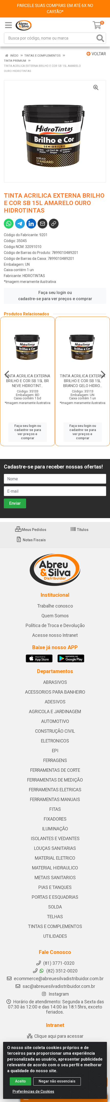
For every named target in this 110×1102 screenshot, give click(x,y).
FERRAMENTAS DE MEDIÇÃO (55, 780)
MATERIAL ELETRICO (55, 858)
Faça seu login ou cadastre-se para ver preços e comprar (55, 295)
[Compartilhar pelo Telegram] (20, 223)
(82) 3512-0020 (61, 971)
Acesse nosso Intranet (55, 635)
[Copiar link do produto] (54, 223)
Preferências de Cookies (33, 1091)
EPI (55, 750)
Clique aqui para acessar (58, 1036)
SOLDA (55, 907)
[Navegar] (7, 374)
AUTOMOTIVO (55, 721)
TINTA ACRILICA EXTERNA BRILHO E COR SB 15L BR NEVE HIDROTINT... (27, 381)
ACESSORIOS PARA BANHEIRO (55, 692)
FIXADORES (55, 819)
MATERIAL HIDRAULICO (55, 867)
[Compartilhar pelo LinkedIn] (31, 223)
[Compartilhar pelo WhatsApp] (9, 223)
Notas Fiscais (34, 540)
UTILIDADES (55, 936)
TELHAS (55, 916)
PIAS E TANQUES (55, 887)
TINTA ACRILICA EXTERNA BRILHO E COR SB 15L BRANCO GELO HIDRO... (82, 381)
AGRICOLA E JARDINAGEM (55, 711)
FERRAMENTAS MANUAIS (55, 799)
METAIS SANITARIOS (55, 877)
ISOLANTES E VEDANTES (55, 838)
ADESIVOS (55, 701)
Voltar (98, 53)
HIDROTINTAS (34, 276)
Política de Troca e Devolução (55, 625)
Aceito (20, 1081)
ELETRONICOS (55, 740)
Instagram (58, 994)
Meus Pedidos (33, 530)
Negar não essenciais (57, 1081)
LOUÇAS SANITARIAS (55, 848)
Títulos (82, 530)
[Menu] (8, 25)
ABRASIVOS (55, 682)
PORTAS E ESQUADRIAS (55, 897)
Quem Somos (55, 615)
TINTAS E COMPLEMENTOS (55, 926)
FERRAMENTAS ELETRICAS (55, 789)
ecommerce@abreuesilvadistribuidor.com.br (59, 978)
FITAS (55, 809)
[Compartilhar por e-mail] (42, 223)
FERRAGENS (55, 760)
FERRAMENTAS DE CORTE (55, 770)
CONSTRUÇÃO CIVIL (55, 731)
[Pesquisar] (100, 38)
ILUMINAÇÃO (55, 828)
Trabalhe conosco (55, 606)
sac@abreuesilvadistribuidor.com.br (59, 986)
